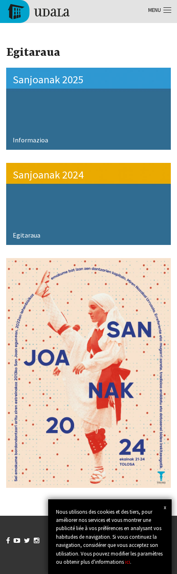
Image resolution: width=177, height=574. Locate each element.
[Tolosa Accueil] (38, 11)
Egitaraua (26, 235)
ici (127, 561)
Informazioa (30, 140)
